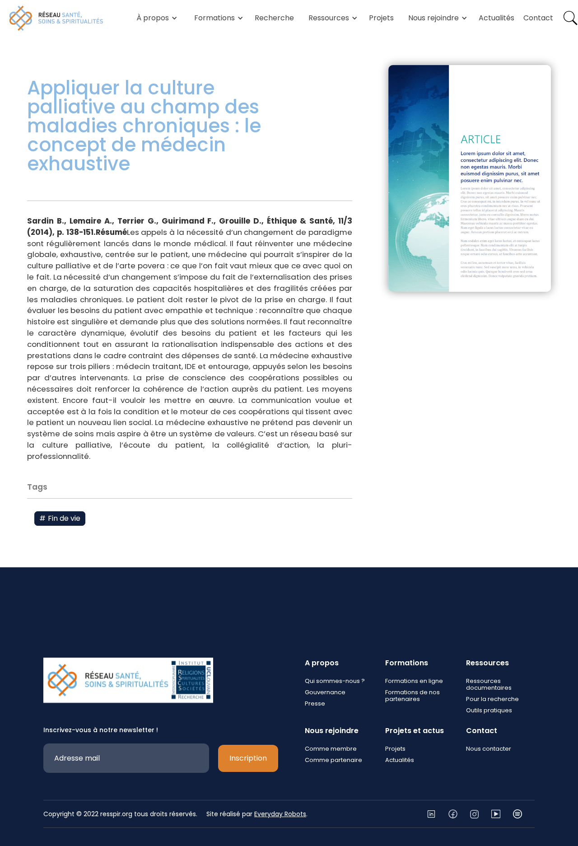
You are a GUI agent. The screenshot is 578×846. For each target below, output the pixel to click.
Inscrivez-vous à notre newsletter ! (100, 729)
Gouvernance (325, 692)
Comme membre (331, 748)
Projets (381, 18)
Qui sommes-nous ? (335, 681)
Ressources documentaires (489, 684)
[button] (155, 18)
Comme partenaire (333, 760)
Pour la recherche (492, 699)
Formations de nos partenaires (412, 695)
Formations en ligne (414, 681)
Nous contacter (488, 748)
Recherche (274, 18)
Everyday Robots (280, 813)
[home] (56, 18)
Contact (538, 18)
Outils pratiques (489, 710)
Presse (315, 703)
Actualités (496, 18)
